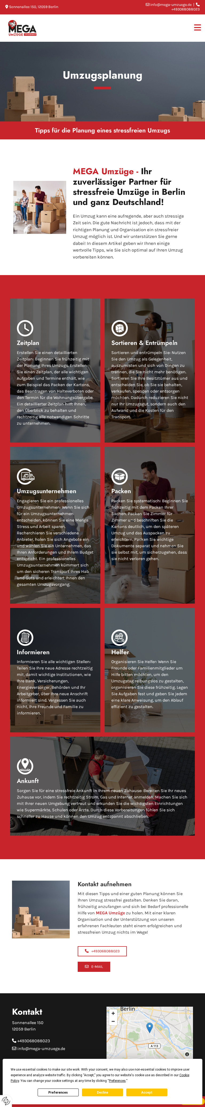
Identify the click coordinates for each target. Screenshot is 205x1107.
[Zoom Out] (113, 1021)
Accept (146, 1092)
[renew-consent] (6, 1101)
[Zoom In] (113, 1013)
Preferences (58, 1092)
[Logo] (28, 28)
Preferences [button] (117, 1081)
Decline (102, 1092)
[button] (102, 951)
